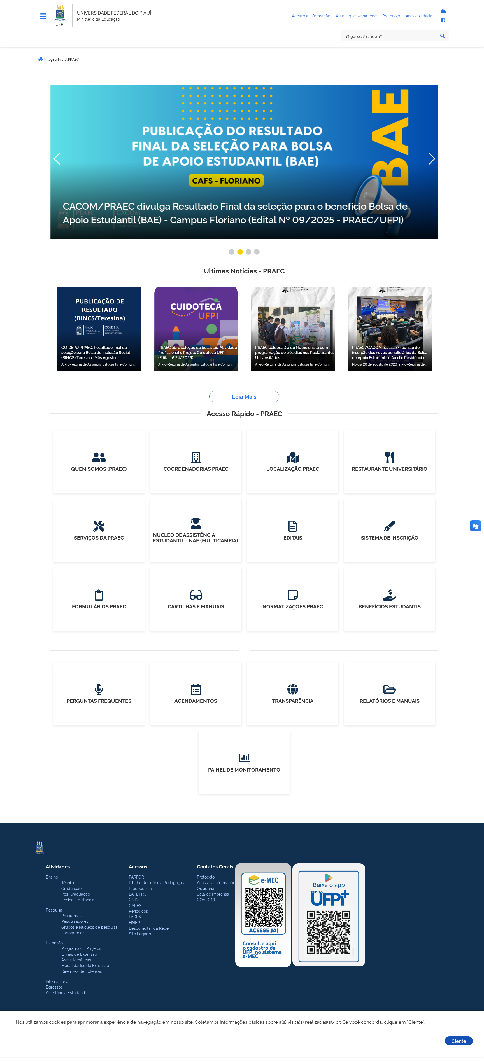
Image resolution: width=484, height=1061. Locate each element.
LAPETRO (138, 893)
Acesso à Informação (216, 882)
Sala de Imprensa (213, 893)
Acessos (138, 866)
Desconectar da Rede (149, 928)
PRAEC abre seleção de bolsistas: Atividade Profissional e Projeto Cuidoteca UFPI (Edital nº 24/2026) (197, 352)
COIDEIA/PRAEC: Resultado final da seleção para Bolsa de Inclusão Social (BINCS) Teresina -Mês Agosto (95, 352)
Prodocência (140, 888)
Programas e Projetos (81, 948)
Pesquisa (54, 909)
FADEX (135, 916)
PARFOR (136, 876)
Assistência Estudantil (66, 992)
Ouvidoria (205, 888)
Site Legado (140, 933)
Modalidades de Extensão (85, 965)
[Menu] (43, 16)
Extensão (54, 942)
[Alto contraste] (442, 20)
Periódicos (138, 911)
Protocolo (206, 876)
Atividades (58, 866)
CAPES (135, 905)
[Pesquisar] (442, 35)
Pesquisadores (74, 921)
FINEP (134, 922)
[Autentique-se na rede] (442, 11)
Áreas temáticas (76, 959)
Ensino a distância (77, 899)
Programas (71, 915)
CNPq (134, 899)
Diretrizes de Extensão (81, 971)
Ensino (52, 876)
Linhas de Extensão (79, 954)
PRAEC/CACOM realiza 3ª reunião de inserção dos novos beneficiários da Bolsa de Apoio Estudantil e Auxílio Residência (389, 352)
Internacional (57, 981)
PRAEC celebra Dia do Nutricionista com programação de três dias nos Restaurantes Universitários (294, 352)
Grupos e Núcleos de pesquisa (89, 926)
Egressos (54, 986)
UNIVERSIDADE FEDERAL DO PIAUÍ (114, 13)
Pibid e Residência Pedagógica (157, 882)
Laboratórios (72, 932)
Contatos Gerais (215, 866)
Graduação (71, 888)
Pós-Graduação (75, 893)
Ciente (459, 1040)
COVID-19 (206, 899)
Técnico (68, 882)
